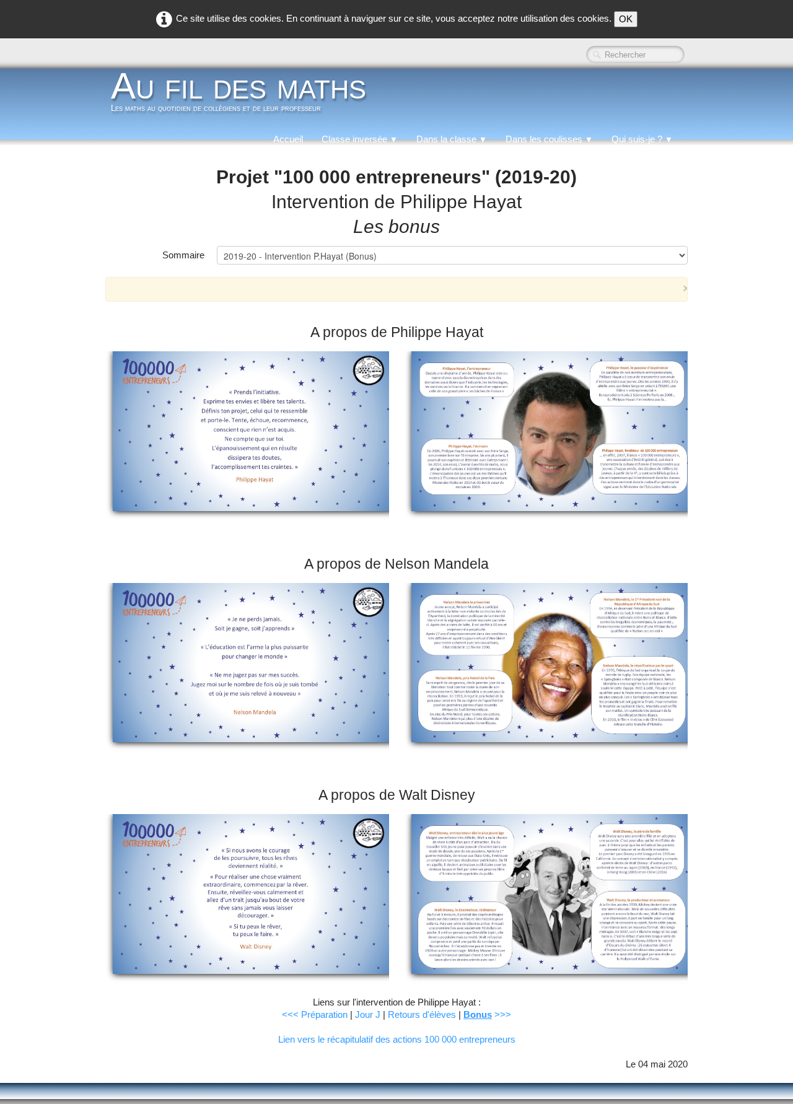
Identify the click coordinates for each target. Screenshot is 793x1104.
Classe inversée (360, 139)
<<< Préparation (315, 1014)
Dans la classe (451, 139)
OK (626, 19)
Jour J (367, 1014)
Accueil (288, 139)
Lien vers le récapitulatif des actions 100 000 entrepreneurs (396, 1039)
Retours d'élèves (422, 1014)
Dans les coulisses (549, 139)
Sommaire (183, 255)
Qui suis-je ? (642, 139)
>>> (487, 1014)
